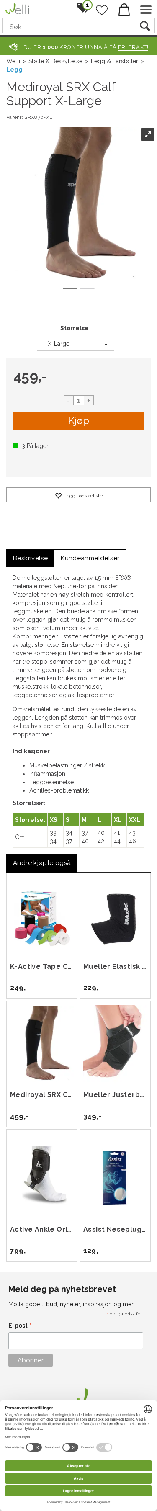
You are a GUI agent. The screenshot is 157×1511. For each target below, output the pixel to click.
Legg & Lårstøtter (114, 61)
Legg (14, 69)
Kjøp (78, 420)
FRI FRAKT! (133, 47)
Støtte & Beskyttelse (55, 61)
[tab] (30, 558)
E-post (20, 1326)
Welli (13, 61)
